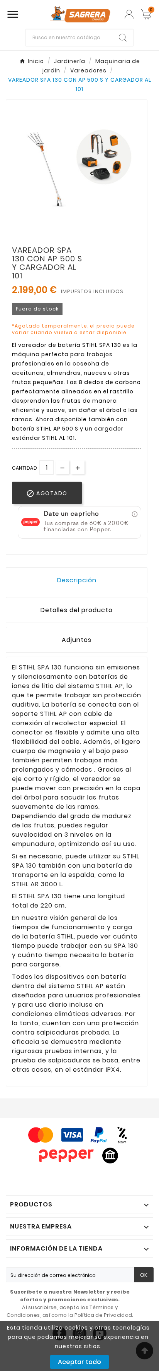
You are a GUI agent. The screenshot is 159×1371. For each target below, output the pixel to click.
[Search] (123, 37)
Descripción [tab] (76, 580)
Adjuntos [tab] (76, 639)
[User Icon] (129, 14)
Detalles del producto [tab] (77, 610)
